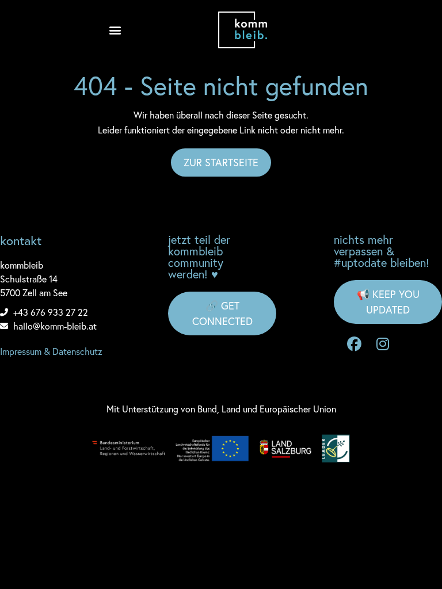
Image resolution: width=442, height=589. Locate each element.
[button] (114, 30)
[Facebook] (354, 344)
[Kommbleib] (242, 30)
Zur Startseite (221, 162)
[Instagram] (382, 344)
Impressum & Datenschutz (51, 351)
